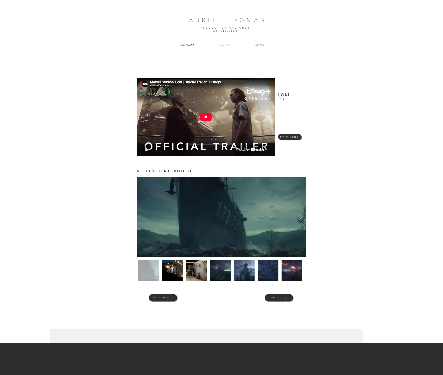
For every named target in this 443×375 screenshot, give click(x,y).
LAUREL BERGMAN (225, 20)
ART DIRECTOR (225, 30)
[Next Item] (300, 217)
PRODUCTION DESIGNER (225, 27)
